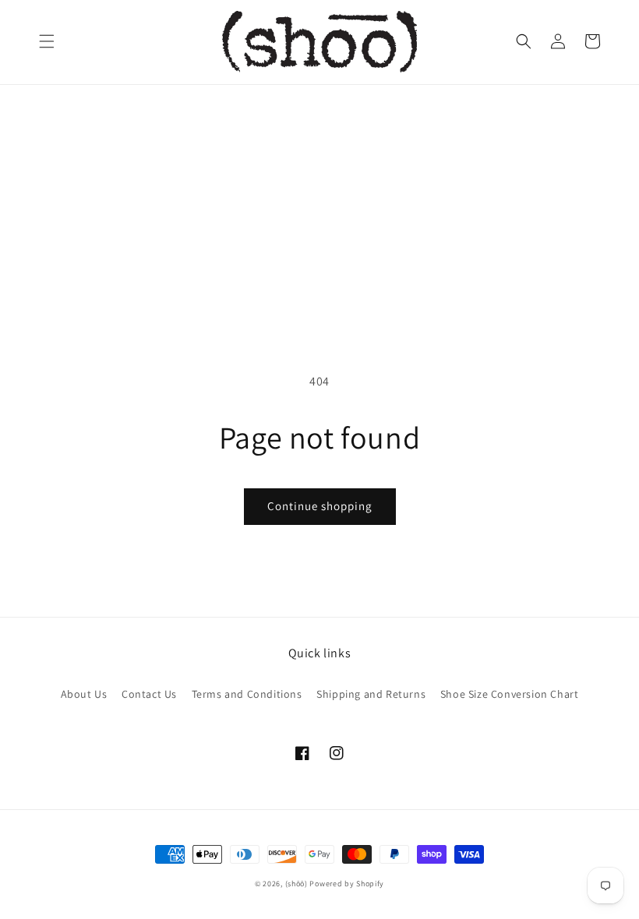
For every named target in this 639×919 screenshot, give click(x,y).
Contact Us (149, 694)
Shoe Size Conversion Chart (509, 694)
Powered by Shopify (346, 884)
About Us (84, 694)
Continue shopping (319, 505)
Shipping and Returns (370, 694)
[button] (47, 41)
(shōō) (297, 884)
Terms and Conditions (247, 694)
